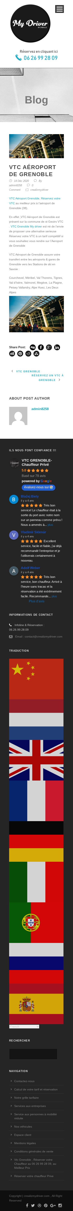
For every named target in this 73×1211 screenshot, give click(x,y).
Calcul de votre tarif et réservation (36, 1089)
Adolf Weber (30, 568)
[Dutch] (36, 719)
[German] (36, 841)
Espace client (22, 1134)
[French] (36, 800)
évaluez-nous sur (36, 487)
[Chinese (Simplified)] (36, 678)
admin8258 (15, 185)
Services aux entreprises (30, 1106)
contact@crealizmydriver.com (43, 636)
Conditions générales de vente (33, 1151)
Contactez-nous (24, 1081)
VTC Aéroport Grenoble (24, 198)
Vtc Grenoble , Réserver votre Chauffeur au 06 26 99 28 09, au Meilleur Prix (35, 1163)
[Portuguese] (36, 922)
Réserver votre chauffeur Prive (34, 1176)
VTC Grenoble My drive (26, 226)
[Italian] (36, 881)
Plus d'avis (36, 601)
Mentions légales (25, 1143)
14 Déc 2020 (21, 180)
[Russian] (36, 963)
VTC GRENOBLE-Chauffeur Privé (37, 462)
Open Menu (59, 9)
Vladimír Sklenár (33, 532)
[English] (36, 760)
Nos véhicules (23, 1126)
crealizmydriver (39, 189)
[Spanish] (36, 1003)
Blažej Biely (30, 496)
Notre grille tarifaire (26, 1097)
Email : (19, 636)
